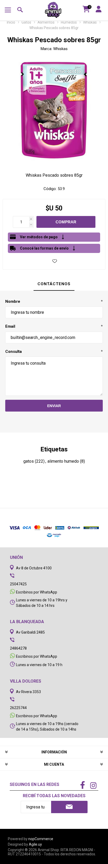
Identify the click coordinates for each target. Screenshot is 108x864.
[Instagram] (93, 786)
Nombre (12, 301)
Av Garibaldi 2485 (30, 632)
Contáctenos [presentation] (54, 284)
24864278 (18, 648)
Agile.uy (35, 844)
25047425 (18, 584)
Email (10, 326)
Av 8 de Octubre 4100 (34, 568)
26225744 (18, 708)
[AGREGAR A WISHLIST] (55, 261)
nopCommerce (40, 839)
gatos (28, 461)
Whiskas (60, 48)
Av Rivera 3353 (28, 692)
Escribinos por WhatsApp (36, 592)
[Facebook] (82, 785)
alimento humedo (63, 461)
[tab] (54, 284)
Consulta (13, 351)
